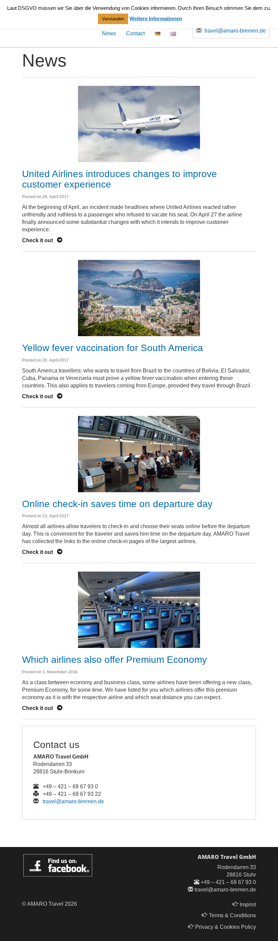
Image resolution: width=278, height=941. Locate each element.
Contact (135, 33)
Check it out (39, 240)
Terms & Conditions (232, 915)
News (109, 33)
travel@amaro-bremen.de (73, 801)
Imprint (248, 904)
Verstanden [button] (113, 18)
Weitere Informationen (156, 18)
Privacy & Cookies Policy (225, 927)
